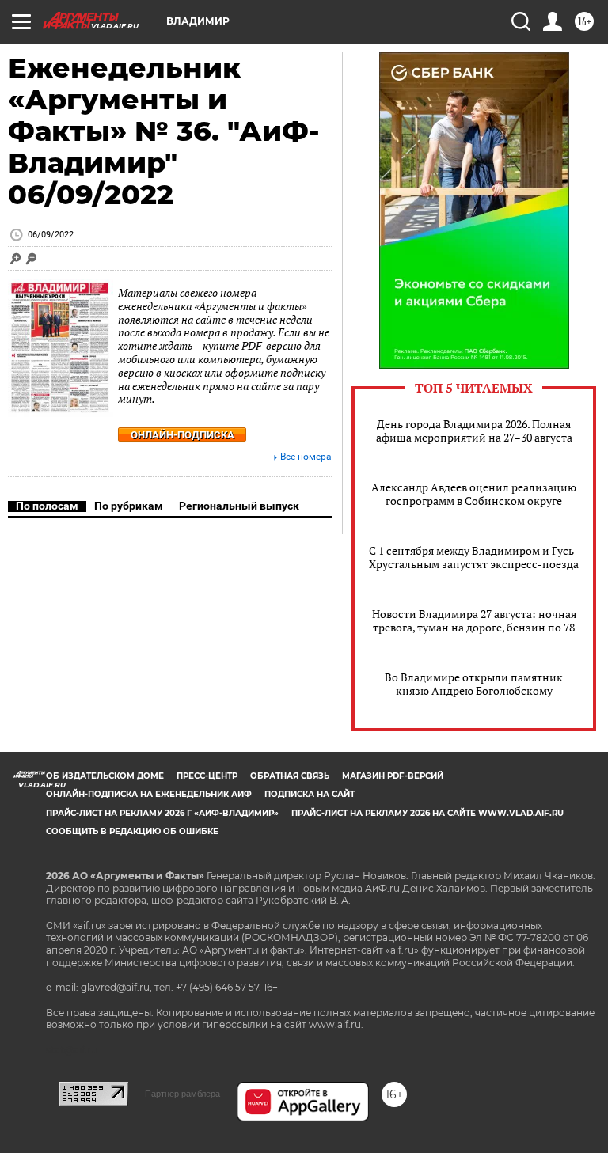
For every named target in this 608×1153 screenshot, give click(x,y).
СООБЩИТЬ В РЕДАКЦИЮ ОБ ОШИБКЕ (132, 831)
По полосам (47, 505)
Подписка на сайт (309, 794)
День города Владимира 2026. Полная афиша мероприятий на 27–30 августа (474, 430)
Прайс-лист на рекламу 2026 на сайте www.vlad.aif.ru (427, 813)
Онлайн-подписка (182, 435)
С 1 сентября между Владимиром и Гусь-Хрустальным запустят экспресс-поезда (474, 557)
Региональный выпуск (239, 505)
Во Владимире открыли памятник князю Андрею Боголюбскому (474, 683)
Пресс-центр (207, 776)
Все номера (306, 457)
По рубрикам (128, 505)
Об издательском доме (105, 776)
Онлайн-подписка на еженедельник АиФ (149, 794)
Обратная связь (289, 776)
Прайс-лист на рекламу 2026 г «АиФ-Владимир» (162, 813)
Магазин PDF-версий (392, 776)
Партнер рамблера (182, 1093)
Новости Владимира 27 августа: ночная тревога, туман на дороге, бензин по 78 (474, 620)
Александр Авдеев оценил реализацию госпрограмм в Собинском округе (473, 493)
